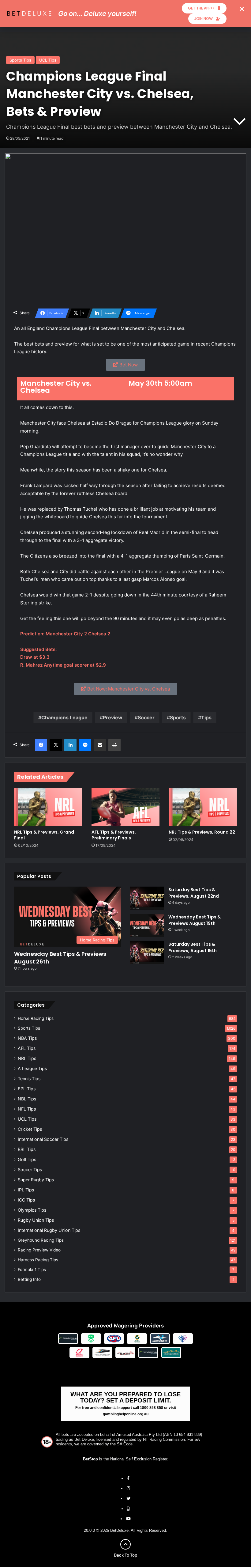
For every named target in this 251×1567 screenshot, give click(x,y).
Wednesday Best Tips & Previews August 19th (194, 920)
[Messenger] (85, 745)
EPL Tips (27, 1088)
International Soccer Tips (43, 1139)
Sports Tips (20, 60)
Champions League (64, 717)
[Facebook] (41, 745)
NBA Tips (27, 1038)
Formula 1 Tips (32, 1269)
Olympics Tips (32, 1210)
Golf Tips (27, 1159)
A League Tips (32, 1068)
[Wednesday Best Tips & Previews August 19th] (147, 925)
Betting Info (29, 1279)
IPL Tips (26, 1189)
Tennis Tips (29, 1078)
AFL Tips (27, 1048)
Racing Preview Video (39, 1249)
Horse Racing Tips (36, 1018)
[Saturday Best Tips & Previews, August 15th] (147, 952)
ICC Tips (26, 1199)
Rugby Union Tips (36, 1220)
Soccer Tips (30, 1169)
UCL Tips (47, 60)
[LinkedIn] (70, 745)
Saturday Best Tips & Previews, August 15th (192, 947)
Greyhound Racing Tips (41, 1240)
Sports (178, 717)
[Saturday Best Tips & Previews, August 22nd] (147, 898)
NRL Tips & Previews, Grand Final (44, 835)
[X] (56, 745)
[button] (242, 9)
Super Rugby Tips (36, 1179)
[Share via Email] (100, 745)
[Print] (114, 745)
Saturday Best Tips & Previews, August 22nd (193, 893)
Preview (112, 717)
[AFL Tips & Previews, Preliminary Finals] (126, 807)
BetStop (90, 1459)
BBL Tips (27, 1149)
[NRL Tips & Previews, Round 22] (203, 807)
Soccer (146, 717)
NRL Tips (27, 1058)
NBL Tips (27, 1098)
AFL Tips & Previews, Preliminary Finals (114, 835)
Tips (206, 717)
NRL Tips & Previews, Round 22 (202, 832)
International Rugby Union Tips (49, 1230)
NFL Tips (27, 1108)
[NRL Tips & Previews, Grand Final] (48, 807)
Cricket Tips (30, 1129)
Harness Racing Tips (38, 1259)
